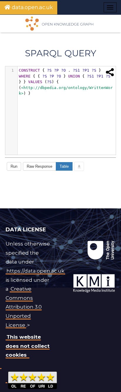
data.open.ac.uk (31, 7)
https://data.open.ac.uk (35, 271)
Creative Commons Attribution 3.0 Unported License (24, 307)
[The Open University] (61, 241)
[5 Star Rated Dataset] (32, 379)
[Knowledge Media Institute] (62, 241)
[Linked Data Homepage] (60, 24)
